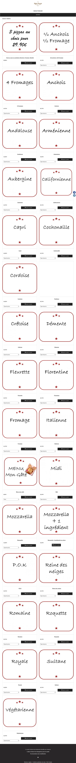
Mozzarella (20, 540)
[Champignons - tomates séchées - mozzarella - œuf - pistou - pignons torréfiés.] (19, 616)
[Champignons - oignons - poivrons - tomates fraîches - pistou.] (19, 712)
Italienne (56, 443)
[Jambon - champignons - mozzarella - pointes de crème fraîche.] (56, 568)
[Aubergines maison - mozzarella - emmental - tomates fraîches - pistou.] (19, 182)
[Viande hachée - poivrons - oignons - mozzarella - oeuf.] (56, 182)
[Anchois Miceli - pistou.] (56, 85)
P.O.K (20, 588)
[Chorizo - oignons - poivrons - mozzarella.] (19, 133)
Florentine (56, 395)
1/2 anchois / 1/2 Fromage (56, 57)
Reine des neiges (56, 588)
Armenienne (57, 154)
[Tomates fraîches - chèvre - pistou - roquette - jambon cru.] (56, 616)
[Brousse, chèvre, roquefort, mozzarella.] (19, 85)
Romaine (20, 636)
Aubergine (20, 202)
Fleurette (20, 395)
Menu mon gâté (20, 492)
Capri (20, 250)
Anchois (57, 106)
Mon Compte (49, 762)
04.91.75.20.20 (38, 11)
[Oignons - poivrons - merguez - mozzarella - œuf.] (56, 664)
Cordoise (20, 299)
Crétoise (20, 347)
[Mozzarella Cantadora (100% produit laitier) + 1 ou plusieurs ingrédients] (56, 519)
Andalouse (20, 154)
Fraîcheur (56, 299)
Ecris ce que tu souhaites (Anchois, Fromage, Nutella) (20, 57)
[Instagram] (74, 195)
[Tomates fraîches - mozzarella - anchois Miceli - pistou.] (56, 375)
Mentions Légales (28, 762)
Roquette (56, 636)
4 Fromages (20, 106)
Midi (57, 492)
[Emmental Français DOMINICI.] (19, 423)
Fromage (20, 443)
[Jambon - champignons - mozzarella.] (19, 664)
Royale (20, 685)
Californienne (56, 202)
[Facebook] (74, 192)
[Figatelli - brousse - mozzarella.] (19, 278)
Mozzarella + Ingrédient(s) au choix (57, 540)
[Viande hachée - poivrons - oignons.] (56, 133)
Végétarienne (20, 733)
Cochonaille (57, 250)
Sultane (57, 685)
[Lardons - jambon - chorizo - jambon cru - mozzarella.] (56, 230)
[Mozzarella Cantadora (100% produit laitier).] (19, 519)
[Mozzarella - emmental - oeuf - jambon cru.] (56, 423)
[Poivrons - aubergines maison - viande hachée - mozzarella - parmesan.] (19, 326)
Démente (56, 347)
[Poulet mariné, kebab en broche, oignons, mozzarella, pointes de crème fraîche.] (19, 568)
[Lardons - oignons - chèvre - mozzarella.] (56, 326)
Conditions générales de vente (39, 762)
